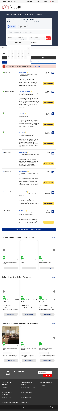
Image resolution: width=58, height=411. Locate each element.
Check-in (10, 37)
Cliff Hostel (6, 302)
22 (29, 57)
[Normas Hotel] (10, 192)
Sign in (37, 1)
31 (12, 63)
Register (44, 1)
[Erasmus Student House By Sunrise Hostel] (47, 335)
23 (9, 60)
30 (9, 63)
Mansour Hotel (23, 171)
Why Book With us (6, 395)
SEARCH (48, 38)
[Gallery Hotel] (10, 72)
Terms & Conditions (7, 392)
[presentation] (3, 250)
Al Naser (23, 262)
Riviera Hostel (23, 153)
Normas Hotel (23, 192)
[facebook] (48, 407)
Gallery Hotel (23, 72)
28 (25, 60)
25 (15, 60)
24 (12, 60)
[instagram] (55, 407)
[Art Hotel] (10, 113)
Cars (24, 27)
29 (29, 60)
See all (53, 237)
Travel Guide (43, 386)
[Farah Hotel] (10, 211)
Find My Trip (29, 1)
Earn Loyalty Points (6, 397)
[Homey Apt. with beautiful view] (10, 335)
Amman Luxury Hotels (26, 392)
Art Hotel (22, 113)
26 (19, 60)
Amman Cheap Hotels (26, 395)
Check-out (20, 37)
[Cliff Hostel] (10, 289)
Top (49, 62)
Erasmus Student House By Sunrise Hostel (46, 348)
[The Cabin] (10, 132)
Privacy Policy (5, 390)
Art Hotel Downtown (25, 91)
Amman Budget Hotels (26, 390)
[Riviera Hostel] (10, 152)
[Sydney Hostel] (47, 289)
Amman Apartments (26, 397)
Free (35, 62)
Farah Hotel (22, 211)
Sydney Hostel (43, 302)
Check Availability (49, 83)
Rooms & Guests (34, 37)
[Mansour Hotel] (10, 171)
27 (22, 60)
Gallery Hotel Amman (45, 262)
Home (3, 47)
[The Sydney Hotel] (29, 289)
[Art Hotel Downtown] (10, 91)
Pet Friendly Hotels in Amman (28, 388)
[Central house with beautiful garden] (29, 335)
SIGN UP (48, 375)
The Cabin (22, 132)
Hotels (13, 27)
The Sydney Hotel (25, 302)
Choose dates (36, 66)
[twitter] (51, 407)
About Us (4, 388)
